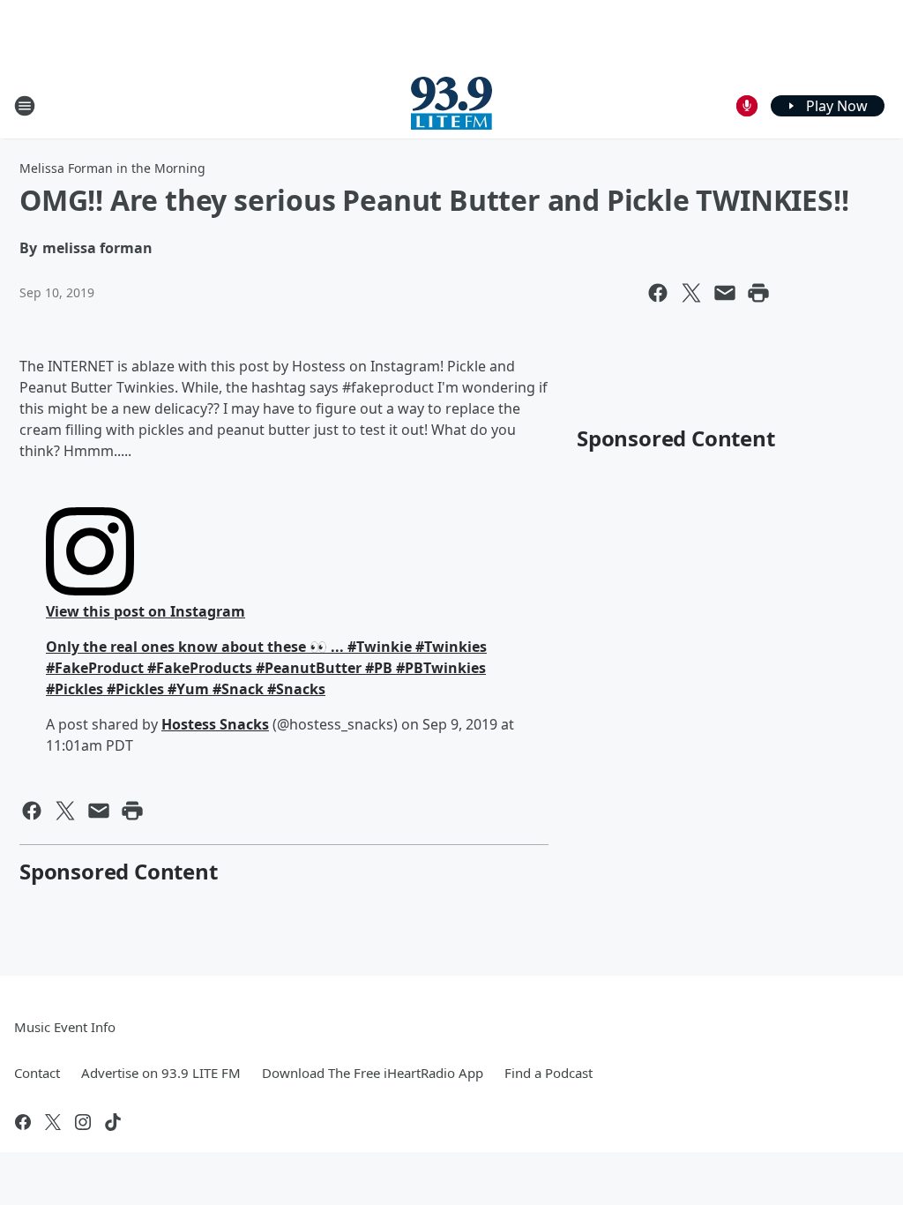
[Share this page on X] (691, 293)
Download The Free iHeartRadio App (372, 1073)
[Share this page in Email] (725, 293)
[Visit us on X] (52, 1122)
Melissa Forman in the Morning (112, 168)
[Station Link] (451, 105)
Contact (37, 1073)
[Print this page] (758, 293)
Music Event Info (65, 1027)
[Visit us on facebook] (23, 1122)
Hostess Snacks (215, 724)
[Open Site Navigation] (24, 105)
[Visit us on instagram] (82, 1122)
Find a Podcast (548, 1073)
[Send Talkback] (746, 105)
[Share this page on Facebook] (658, 293)
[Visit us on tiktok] (112, 1122)
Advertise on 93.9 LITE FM (161, 1073)
